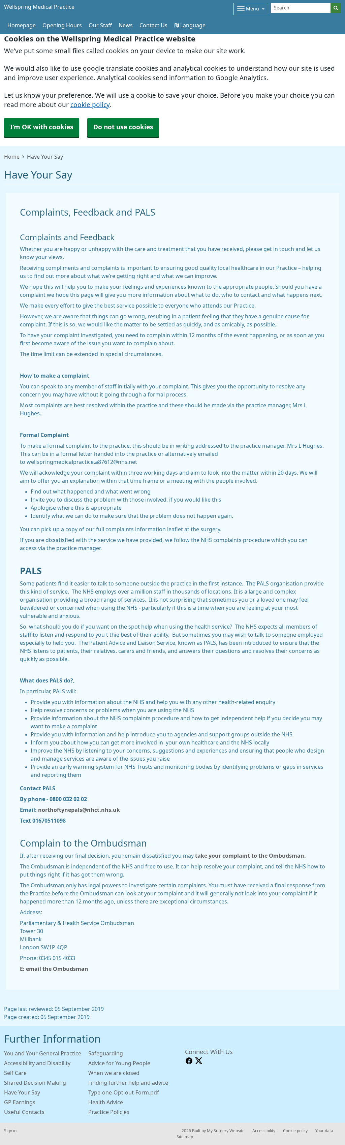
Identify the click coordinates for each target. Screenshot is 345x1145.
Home (12, 156)
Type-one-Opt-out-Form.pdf (123, 1092)
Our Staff (100, 25)
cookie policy (89, 105)
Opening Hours (62, 25)
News (126, 25)
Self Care (15, 1073)
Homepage (21, 25)
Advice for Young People (119, 1063)
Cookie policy (295, 1131)
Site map (185, 1137)
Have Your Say (22, 1092)
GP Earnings (19, 1102)
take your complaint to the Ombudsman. (250, 855)
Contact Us (153, 25)
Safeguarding (105, 1053)
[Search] (336, 8)
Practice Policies (108, 1112)
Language (192, 25)
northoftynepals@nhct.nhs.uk (79, 810)
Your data (324, 1131)
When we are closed (113, 1073)
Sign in (10, 1131)
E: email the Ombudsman (55, 969)
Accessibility (263, 1131)
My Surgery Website (226, 1131)
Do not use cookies (123, 127)
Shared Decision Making (35, 1082)
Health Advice (105, 1102)
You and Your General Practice (42, 1053)
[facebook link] (189, 1061)
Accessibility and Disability (37, 1063)
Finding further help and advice (128, 1082)
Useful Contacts (24, 1112)
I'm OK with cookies (41, 127)
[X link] (199, 1061)
